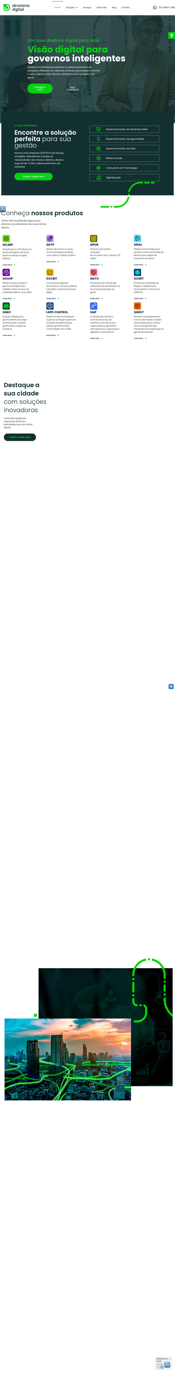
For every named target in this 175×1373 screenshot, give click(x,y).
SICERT (139, 279)
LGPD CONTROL (57, 312)
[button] (171, 35)
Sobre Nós (101, 7)
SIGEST (139, 312)
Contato (125, 7)
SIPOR (94, 245)
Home (58, 7)
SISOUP (8, 279)
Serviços (87, 7)
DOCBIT (51, 279)
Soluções (70, 7)
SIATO (94, 279)
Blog (114, 7)
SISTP (50, 245)
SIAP (93, 312)
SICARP (8, 245)
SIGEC (7, 312)
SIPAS (138, 245)
